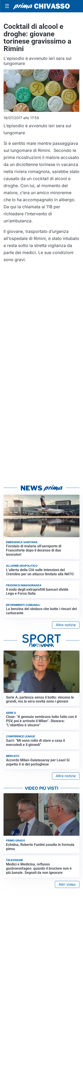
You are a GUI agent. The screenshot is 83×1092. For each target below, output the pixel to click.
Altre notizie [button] (66, 625)
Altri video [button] (67, 884)
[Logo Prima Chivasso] (41, 6)
